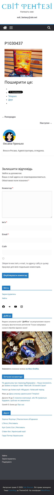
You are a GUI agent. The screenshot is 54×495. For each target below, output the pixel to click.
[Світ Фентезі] (5, 28)
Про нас (21, 405)
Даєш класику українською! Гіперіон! (24, 394)
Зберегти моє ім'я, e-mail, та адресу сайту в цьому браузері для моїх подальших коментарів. (25, 265)
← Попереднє (9, 117)
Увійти (4, 298)
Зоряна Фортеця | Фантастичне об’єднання (20, 419)
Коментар (7, 188)
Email (5, 234)
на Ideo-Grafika (32, 369)
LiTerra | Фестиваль (10, 423)
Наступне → (46, 123)
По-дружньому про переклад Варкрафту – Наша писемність (26, 383)
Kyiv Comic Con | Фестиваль (13, 427)
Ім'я (4, 222)
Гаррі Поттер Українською (12, 436)
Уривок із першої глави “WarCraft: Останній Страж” (25, 385)
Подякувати (7, 462)
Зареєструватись (9, 294)
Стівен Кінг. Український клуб (13, 431)
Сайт (4, 246)
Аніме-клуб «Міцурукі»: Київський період (27, 390)
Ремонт (5, 390)
